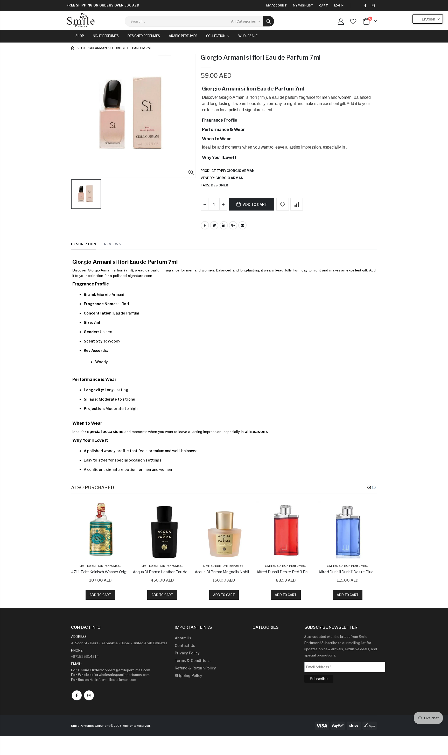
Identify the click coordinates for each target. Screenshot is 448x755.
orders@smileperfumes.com (110, 670)
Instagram (89, 695)
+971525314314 (85, 656)
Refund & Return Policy (195, 668)
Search (268, 21)
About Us (183, 638)
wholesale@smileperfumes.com (110, 675)
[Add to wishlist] (282, 204)
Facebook (205, 225)
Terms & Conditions (193, 660)
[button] (369, 487)
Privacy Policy (187, 653)
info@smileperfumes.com (103, 679)
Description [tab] (83, 244)
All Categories (243, 21)
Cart (323, 5)
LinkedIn (224, 225)
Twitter (214, 225)
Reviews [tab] (112, 244)
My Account (276, 5)
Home (73, 48)
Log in (339, 5)
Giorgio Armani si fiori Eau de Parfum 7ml (260, 57)
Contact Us (185, 645)
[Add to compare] (296, 204)
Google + (233, 225)
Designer (219, 185)
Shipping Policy (188, 675)
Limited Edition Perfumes (100, 566)
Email (242, 225)
